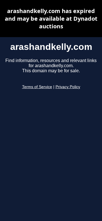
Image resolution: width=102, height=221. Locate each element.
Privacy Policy (68, 87)
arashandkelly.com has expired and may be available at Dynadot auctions (51, 18)
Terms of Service (37, 87)
